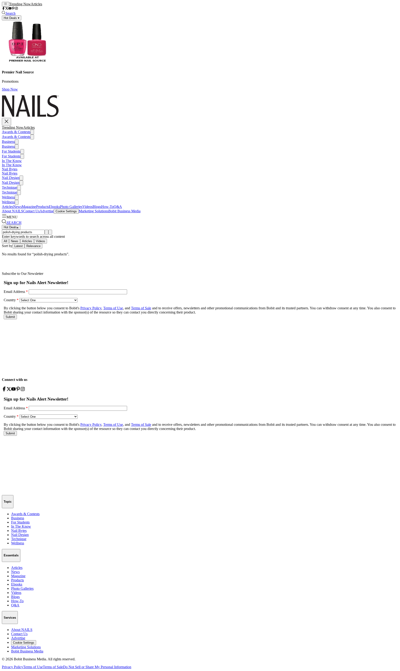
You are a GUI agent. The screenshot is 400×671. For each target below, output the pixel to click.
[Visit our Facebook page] (3, 9)
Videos (87, 207)
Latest (18, 246)
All (5, 241)
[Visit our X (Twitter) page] (6, 9)
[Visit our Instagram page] (16, 9)
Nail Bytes (9, 169)
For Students (11, 151)
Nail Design (10, 178)
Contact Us (31, 211)
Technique (9, 187)
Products (42, 207)
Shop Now (10, 89)
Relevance (33, 246)
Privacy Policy (12, 667)
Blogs (97, 207)
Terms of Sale (53, 667)
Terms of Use (33, 667)
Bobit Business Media (124, 211)
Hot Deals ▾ (11, 18)
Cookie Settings (66, 211)
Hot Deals (11, 227)
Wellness (8, 197)
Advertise (47, 211)
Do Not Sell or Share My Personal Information (97, 667)
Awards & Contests (16, 132)
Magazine (29, 207)
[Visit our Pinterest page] (13, 9)
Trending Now (20, 4)
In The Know (12, 161)
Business (8, 142)
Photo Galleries (71, 207)
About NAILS (12, 211)
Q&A (118, 207)
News (17, 207)
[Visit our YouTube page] (10, 9)
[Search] (46, 232)
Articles (36, 4)
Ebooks (54, 207)
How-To (107, 207)
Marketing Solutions (93, 211)
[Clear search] (50, 232)
